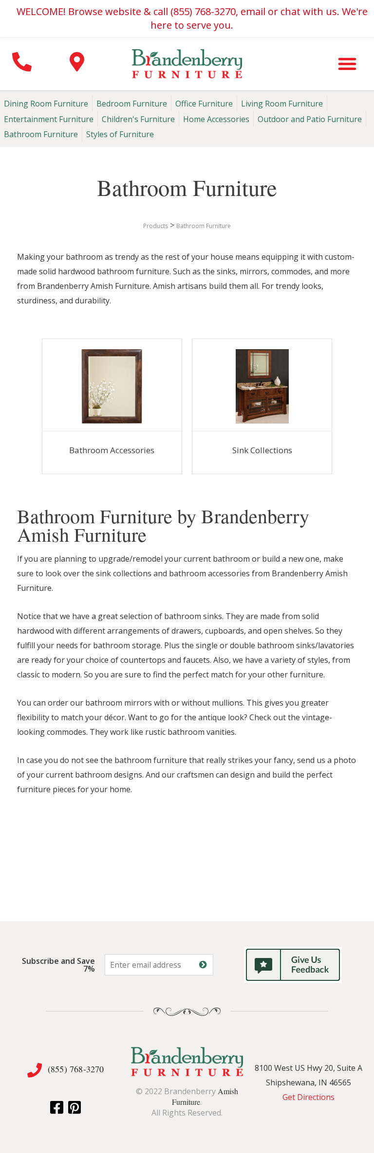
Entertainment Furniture (49, 119)
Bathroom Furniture (41, 134)
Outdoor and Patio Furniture (310, 119)
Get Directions (308, 1097)
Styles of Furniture (120, 134)
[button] (347, 63)
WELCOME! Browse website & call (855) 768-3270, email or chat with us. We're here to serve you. (192, 18)
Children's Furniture (138, 119)
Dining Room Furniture (46, 103)
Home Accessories (216, 119)
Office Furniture (204, 103)
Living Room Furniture (282, 103)
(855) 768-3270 (76, 1069)
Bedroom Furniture (131, 103)
